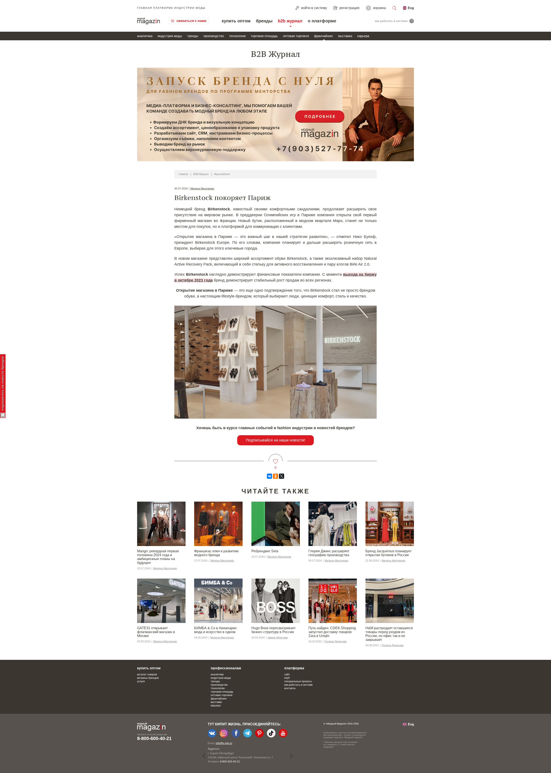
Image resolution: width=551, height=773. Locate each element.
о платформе (322, 21)
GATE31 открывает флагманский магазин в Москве (156, 632)
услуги (141, 681)
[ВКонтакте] (269, 476)
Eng (411, 8)
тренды (192, 36)
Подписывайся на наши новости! (275, 440)
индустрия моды (170, 36)
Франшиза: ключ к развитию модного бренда (216, 553)
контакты (290, 688)
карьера (363, 36)
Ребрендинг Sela (264, 551)
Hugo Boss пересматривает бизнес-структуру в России (273, 630)
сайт (287, 674)
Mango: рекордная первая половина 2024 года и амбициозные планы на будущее (158, 557)
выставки (345, 36)
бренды (264, 21)
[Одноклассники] (275, 476)
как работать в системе (298, 684)
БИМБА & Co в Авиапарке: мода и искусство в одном (215, 630)
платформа (294, 668)
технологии (237, 36)
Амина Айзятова (278, 637)
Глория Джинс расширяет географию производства (328, 553)
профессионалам (226, 668)
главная (183, 174)
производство (213, 36)
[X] (281, 476)
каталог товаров (147, 674)
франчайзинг (323, 36)
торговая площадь (264, 36)
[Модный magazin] (148, 20)
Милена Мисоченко (202, 188)
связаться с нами (191, 21)
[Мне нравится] (276, 459)
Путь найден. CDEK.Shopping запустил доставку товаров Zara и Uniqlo (332, 632)
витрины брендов (148, 677)
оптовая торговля (296, 36)
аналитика (144, 36)
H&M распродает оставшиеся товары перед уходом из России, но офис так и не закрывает (389, 634)
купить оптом (236, 21)
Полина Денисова (336, 641)
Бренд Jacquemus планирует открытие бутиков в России (388, 553)
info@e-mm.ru (224, 743)
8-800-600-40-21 (154, 738)
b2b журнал (290, 21)
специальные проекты (298, 681)
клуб (287, 677)
